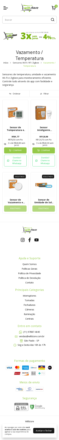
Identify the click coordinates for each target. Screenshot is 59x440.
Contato (29, 282)
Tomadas (29, 300)
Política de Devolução (29, 277)
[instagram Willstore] (22, 240)
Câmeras (29, 309)
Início (5, 62)
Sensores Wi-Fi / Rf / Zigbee (26, 62)
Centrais (29, 318)
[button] (15, 160)
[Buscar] (52, 20)
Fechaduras (29, 304)
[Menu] (6, 8)
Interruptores (29, 295)
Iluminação (29, 314)
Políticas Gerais (29, 268)
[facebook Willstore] (29, 240)
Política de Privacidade (29, 273)
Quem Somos (29, 264)
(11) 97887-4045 (31, 331)
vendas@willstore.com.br (31, 336)
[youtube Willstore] (36, 240)
